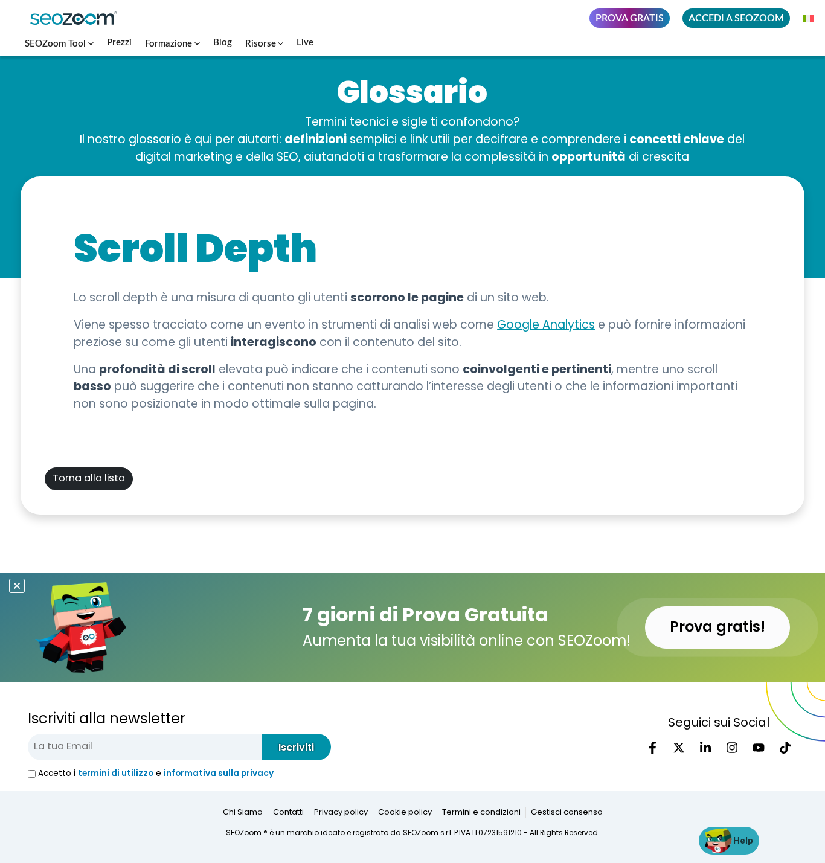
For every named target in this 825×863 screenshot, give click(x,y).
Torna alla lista (89, 479)
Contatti (288, 812)
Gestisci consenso (567, 812)
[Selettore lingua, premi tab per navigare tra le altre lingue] (809, 18)
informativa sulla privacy (219, 773)
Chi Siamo (243, 812)
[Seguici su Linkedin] (705, 748)
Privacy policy (341, 812)
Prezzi (119, 42)
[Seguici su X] (679, 748)
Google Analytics (546, 325)
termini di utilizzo (115, 773)
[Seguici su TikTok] (785, 748)
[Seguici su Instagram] (732, 748)
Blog (222, 42)
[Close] (17, 586)
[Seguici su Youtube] (758, 748)
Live (305, 42)
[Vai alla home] (78, 18)
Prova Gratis (629, 18)
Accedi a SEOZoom (736, 18)
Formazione (168, 43)
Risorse (260, 43)
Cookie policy (405, 812)
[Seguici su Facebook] (652, 748)
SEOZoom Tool (55, 43)
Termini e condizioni (481, 812)
